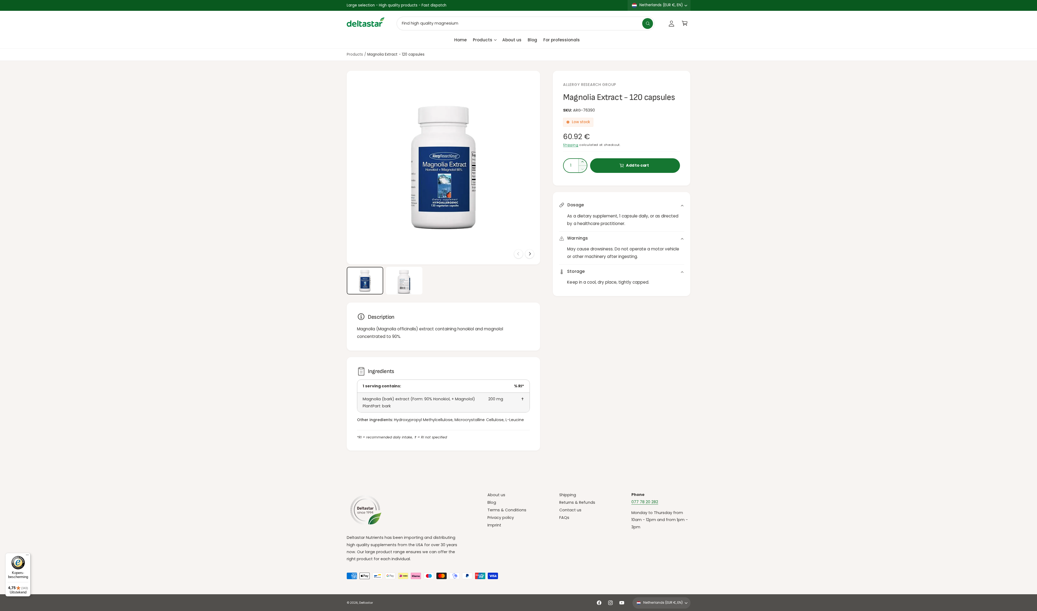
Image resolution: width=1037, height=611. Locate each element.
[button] (684, 23)
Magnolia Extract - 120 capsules (395, 54)
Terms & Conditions (506, 510)
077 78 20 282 (644, 502)
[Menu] (27, 556)
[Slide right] (529, 254)
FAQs (564, 517)
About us (496, 495)
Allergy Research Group (589, 84)
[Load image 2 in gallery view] (404, 280)
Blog (491, 502)
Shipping (570, 145)
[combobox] (525, 23)
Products (482, 39)
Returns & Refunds (577, 502)
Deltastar (366, 603)
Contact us (570, 510)
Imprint (494, 525)
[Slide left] (518, 254)
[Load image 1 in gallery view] (365, 280)
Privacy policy (500, 517)
